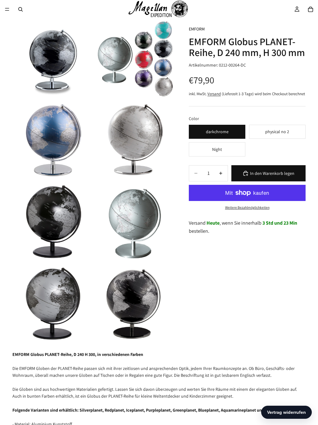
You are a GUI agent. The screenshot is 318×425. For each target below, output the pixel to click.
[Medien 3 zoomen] (52, 140)
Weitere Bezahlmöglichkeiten (247, 207)
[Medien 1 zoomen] (52, 59)
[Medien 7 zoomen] (52, 303)
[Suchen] (20, 9)
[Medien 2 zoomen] (134, 59)
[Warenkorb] (310, 9)
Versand (214, 93)
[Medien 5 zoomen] (52, 222)
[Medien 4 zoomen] (134, 140)
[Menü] (7, 9)
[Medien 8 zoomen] (134, 303)
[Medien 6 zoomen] (134, 222)
